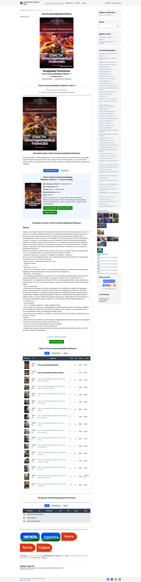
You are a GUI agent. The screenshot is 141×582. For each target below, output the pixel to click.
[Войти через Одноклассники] (115, 285)
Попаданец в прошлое (106, 37)
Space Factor (103, 178)
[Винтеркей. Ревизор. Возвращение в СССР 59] (102, 234)
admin (62, 555)
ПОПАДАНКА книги (104, 69)
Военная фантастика (105, 83)
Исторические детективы (107, 189)
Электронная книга (51, 170)
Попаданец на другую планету (108, 160)
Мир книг (102, 39)
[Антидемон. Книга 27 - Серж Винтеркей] (98, 241)
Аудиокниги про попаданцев (63, 79)
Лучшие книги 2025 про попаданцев (107, 273)
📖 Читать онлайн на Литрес (56, 337)
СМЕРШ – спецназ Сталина (107, 99)
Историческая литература (107, 175)
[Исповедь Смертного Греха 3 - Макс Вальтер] (100, 252)
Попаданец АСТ (104, 71)
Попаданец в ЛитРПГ (105, 153)
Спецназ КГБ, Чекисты (106, 196)
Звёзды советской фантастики (108, 180)
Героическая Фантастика (106, 92)
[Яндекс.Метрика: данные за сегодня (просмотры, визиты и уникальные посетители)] (25, 580)
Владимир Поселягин (26, 557)
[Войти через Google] (112, 285)
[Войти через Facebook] (106, 285)
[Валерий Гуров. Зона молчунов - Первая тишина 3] (116, 217)
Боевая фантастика (105, 76)
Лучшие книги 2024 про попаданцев (107, 270)
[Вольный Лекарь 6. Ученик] (103, 227)
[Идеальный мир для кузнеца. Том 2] (100, 217)
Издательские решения (106, 111)
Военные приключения (106, 78)
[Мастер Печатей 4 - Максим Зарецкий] (116, 222)
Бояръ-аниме (103, 66)
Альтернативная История (107, 64)
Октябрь (31, 10)
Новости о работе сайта (106, 125)
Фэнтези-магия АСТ (105, 186)
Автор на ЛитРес (65, 208)
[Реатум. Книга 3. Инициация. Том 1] (98, 227)
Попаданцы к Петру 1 (105, 140)
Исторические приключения (107, 118)
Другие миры (103, 109)
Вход (109, 3)
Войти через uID (109, 281)
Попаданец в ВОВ (47, 79)
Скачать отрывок (56, 341)
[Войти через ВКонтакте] (103, 285)
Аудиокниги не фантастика (107, 62)
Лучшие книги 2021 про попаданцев (107, 260)
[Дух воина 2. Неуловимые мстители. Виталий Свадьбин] (98, 246)
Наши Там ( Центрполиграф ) (107, 184)
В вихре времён (104, 81)
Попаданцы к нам (104, 169)
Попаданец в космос (105, 158)
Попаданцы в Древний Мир (107, 167)
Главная (22, 10)
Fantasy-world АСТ (104, 94)
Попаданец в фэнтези (105, 147)
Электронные (56, 353)
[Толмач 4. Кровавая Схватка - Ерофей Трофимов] (110, 241)
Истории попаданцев (105, 113)
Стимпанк (102, 203)
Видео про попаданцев (106, 206)
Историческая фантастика (107, 201)
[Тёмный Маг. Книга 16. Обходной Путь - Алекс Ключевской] (111, 222)
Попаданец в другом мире (107, 156)
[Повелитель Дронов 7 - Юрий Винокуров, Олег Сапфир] (100, 222)
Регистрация (117, 3)
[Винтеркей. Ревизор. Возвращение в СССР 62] (111, 217)
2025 (26, 10)
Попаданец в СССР (104, 138)
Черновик (102, 56)
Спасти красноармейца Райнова (78, 555)
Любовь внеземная (105, 120)
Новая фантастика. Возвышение (108, 192)
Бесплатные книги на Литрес (108, 101)
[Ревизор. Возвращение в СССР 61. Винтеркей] (116, 241)
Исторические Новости (106, 116)
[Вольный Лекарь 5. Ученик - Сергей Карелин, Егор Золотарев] (103, 246)
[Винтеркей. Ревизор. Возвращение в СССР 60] (103, 241)
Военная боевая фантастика (107, 85)
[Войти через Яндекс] (109, 285)
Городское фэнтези (105, 199)
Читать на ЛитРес (50, 208)
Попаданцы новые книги (106, 53)
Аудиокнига (64, 170)
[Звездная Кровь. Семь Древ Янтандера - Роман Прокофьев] (106, 217)
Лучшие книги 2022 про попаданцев (107, 263)
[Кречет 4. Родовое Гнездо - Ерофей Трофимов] (98, 234)
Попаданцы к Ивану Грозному (108, 145)
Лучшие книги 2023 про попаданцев (107, 267)
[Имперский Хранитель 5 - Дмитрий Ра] (106, 222)
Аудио (65, 353)
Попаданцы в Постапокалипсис (108, 171)
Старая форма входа (109, 288)
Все (47, 353)
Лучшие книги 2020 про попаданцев (107, 257)
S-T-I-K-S (102, 96)
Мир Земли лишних (105, 123)
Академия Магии (104, 74)
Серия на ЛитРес (49, 212)
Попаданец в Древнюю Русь (107, 164)
